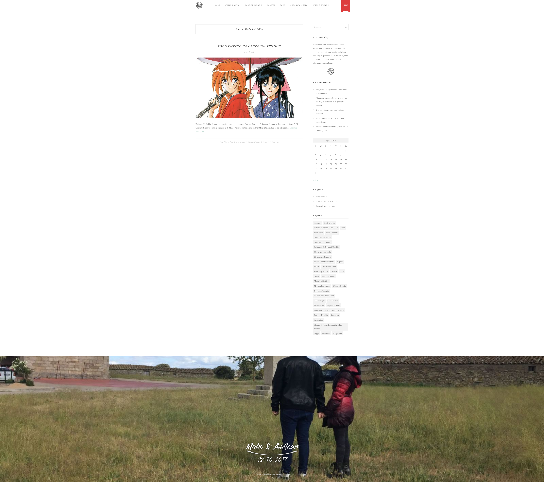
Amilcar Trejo (329, 222)
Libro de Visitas (321, 5)
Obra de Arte (333, 300)
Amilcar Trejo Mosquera (236, 142)
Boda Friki (318, 232)
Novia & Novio (232, 5)
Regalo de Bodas (333, 305)
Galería (271, 5)
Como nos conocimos (322, 237)
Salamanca (335, 315)
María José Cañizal (321, 281)
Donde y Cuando (253, 5)
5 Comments (274, 142)
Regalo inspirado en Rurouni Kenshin (329, 310)
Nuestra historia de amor (324, 295)
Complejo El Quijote (322, 242)
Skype (316, 333)
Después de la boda (323, 196)
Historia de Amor (329, 266)
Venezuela (326, 333)
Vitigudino (337, 333)
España (340, 261)
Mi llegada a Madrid (322, 285)
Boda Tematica (332, 232)
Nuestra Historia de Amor (257, 142)
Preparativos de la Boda (325, 206)
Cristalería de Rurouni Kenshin (326, 247)
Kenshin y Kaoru (321, 271)
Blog (282, 5)
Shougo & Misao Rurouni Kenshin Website (328, 326)
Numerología (319, 300)
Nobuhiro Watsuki (321, 290)
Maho (316, 276)
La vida (334, 271)
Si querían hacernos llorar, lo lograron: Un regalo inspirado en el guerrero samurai (331, 102)
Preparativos (319, 305)
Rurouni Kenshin (321, 315)
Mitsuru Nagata (339, 285)
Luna (342, 271)
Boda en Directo (299, 5)
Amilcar (317, 222)
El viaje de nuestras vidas (324, 261)
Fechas (316, 266)
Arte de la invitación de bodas (326, 227)
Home (217, 5)
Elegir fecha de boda (322, 252)
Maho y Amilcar (328, 276)
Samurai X (318, 319)
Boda (343, 227)
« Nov (315, 180)
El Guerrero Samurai (322, 256)
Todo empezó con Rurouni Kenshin (249, 46)
